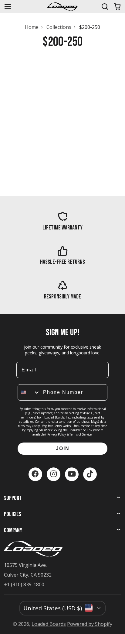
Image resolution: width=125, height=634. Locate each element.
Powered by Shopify (89, 624)
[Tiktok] (90, 474)
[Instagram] (53, 474)
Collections (58, 27)
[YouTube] (72, 474)
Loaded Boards (49, 624)
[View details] (62, 221)
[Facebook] (35, 474)
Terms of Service (80, 434)
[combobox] (29, 392)
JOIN (62, 448)
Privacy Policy (56, 434)
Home (32, 27)
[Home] (62, 6)
